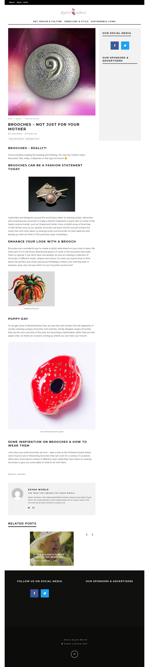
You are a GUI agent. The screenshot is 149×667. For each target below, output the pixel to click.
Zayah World (16, 134)
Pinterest (22, 474)
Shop (25, 2)
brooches (12, 474)
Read (19, 2)
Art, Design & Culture (47, 21)
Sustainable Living (103, 21)
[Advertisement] (119, 102)
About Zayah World (75, 640)
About (12, 2)
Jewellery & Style (76, 21)
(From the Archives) (16, 138)
